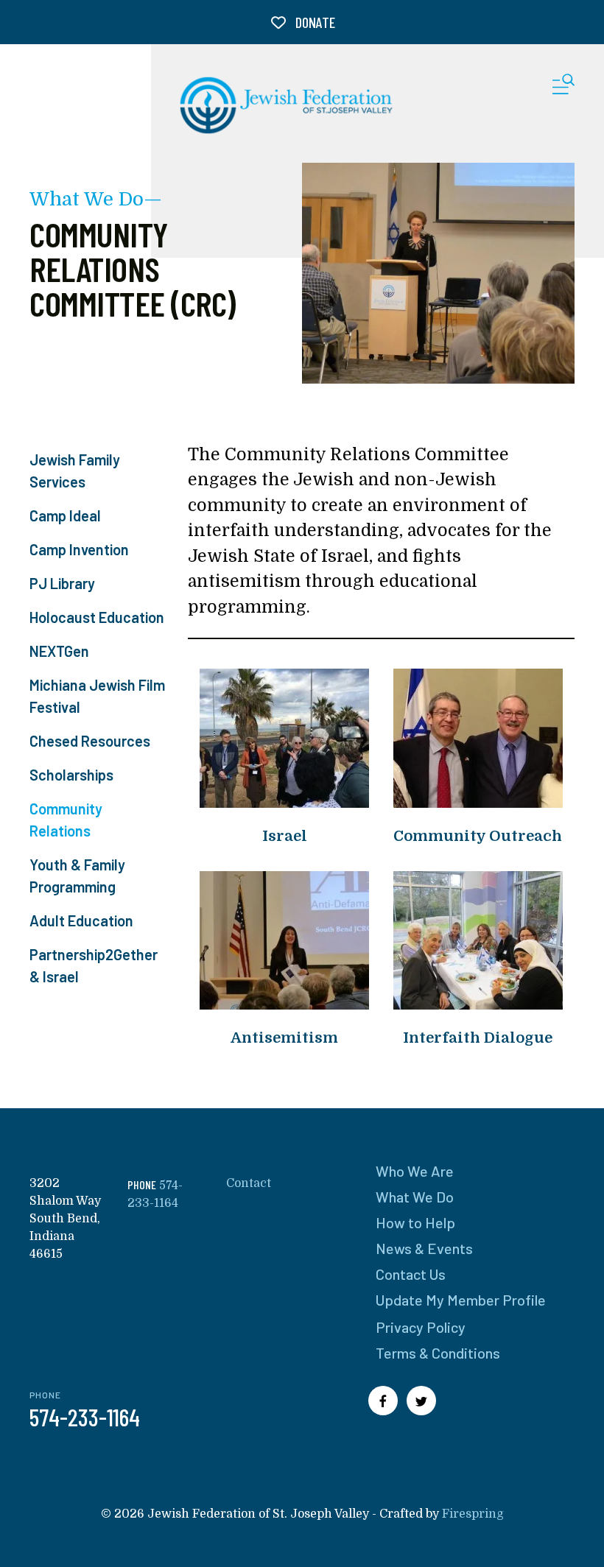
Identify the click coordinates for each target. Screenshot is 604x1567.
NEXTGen (59, 651)
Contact (248, 1183)
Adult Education (81, 920)
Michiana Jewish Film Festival (97, 696)
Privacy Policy (421, 1327)
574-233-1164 (84, 1417)
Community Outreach (477, 836)
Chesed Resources (89, 741)
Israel (284, 836)
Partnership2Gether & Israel (93, 965)
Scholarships (71, 775)
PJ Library (62, 583)
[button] (563, 87)
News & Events (424, 1248)
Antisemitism (284, 1037)
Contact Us (411, 1274)
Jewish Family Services (74, 470)
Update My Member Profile (461, 1300)
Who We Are (415, 1171)
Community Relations (65, 819)
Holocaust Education (96, 617)
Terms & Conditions (438, 1353)
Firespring (473, 1514)
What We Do (415, 1196)
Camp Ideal (65, 515)
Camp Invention (79, 549)
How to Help (415, 1222)
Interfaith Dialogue (477, 1037)
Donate (313, 22)
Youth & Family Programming (77, 875)
